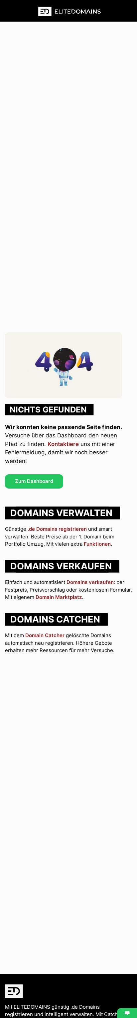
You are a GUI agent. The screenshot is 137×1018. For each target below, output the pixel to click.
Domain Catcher (45, 635)
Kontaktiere (63, 444)
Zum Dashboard (34, 481)
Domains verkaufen (90, 582)
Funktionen (97, 544)
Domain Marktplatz (59, 597)
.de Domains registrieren (57, 529)
